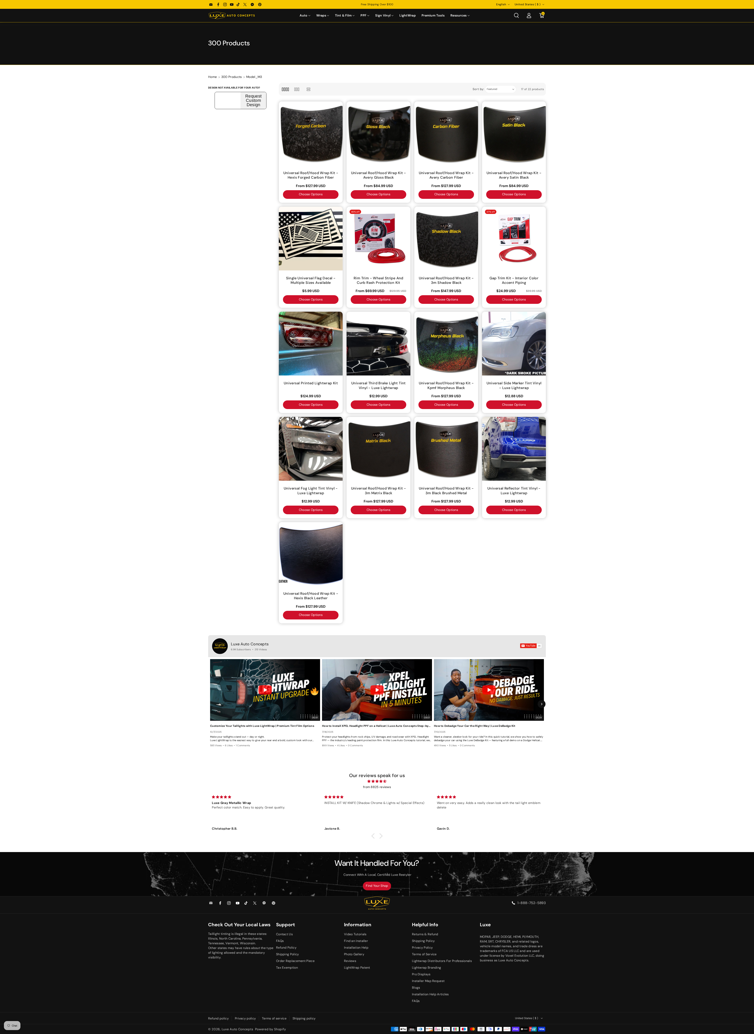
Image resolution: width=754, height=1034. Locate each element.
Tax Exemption (287, 967)
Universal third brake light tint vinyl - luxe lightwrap (378, 385)
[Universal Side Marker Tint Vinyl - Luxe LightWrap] (514, 343)
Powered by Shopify (270, 1029)
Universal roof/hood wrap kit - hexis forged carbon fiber (310, 175)
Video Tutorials (355, 934)
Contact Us (284, 934)
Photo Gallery (354, 954)
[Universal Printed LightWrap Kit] (311, 343)
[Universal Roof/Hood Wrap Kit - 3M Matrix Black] (378, 449)
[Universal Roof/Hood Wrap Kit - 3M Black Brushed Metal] (446, 449)
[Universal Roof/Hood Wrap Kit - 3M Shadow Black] (446, 238)
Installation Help (356, 947)
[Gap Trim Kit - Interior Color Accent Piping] (514, 238)
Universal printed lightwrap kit (311, 383)
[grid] (285, 89)
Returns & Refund (425, 934)
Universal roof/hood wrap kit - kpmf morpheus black (446, 385)
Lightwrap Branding (426, 967)
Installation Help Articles (430, 994)
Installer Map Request (428, 981)
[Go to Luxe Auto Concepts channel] (220, 646)
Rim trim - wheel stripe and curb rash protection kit (378, 280)
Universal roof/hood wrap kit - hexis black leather (310, 595)
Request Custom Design (253, 100)
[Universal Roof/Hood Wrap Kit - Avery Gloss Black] (378, 133)
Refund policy (218, 1018)
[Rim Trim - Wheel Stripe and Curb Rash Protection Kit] (378, 238)
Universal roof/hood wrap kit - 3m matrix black (378, 490)
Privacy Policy (422, 947)
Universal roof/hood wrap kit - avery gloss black (378, 175)
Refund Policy (286, 947)
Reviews (350, 961)
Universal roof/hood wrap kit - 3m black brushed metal (446, 490)
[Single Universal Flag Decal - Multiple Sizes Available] (311, 238)
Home (212, 77)
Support (285, 925)
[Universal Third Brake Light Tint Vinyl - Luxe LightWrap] (378, 343)
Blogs (416, 988)
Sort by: (478, 89)
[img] (377, 781)
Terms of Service (424, 954)
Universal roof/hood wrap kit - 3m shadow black (446, 280)
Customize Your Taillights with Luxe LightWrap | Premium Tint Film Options (262, 726)
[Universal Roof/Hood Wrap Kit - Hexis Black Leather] (311, 554)
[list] (308, 89)
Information (357, 925)
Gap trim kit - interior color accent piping (514, 280)
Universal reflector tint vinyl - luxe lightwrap (514, 490)
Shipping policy (304, 1018)
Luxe (485, 925)
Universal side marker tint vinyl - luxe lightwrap (514, 385)
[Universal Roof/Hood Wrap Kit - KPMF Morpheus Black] (446, 343)
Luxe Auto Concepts (250, 644)
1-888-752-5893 (531, 903)
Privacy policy (245, 1018)
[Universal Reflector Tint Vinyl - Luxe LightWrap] (514, 449)
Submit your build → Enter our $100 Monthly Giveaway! (377, 4)
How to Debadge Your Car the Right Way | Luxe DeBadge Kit (474, 726)
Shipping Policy (287, 954)
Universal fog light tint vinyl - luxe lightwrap (311, 490)
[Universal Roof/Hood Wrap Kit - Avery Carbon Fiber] (446, 133)
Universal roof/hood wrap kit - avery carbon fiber (446, 175)
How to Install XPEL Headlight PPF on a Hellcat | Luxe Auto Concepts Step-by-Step (377, 726)
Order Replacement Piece (295, 961)
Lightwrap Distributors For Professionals (442, 961)
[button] (305, 16)
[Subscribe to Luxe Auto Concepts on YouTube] (531, 645)
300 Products (231, 77)
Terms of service (274, 1018)
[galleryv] (296, 89)
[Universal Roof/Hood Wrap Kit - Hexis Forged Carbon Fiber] (311, 133)
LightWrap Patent (357, 967)
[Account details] (529, 15)
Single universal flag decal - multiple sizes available (311, 280)
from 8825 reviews (377, 787)
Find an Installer (356, 941)
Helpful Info (425, 925)
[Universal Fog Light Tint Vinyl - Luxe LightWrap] (311, 449)
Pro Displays (421, 974)
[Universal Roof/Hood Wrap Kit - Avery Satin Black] (514, 133)
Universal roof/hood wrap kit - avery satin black (514, 175)
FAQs (280, 941)
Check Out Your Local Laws (239, 925)
